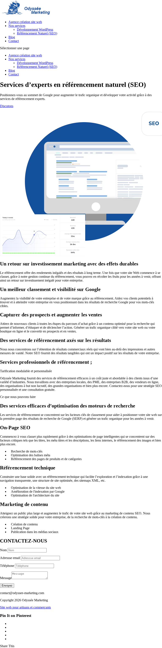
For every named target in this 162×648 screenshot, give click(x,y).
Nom (3, 550)
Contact (13, 41)
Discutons (6, 106)
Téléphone (7, 565)
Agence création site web (25, 22)
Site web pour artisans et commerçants (25, 607)
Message (6, 578)
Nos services (16, 25)
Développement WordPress (35, 29)
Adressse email (10, 558)
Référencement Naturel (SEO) (37, 33)
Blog (11, 37)
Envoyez (7, 585)
